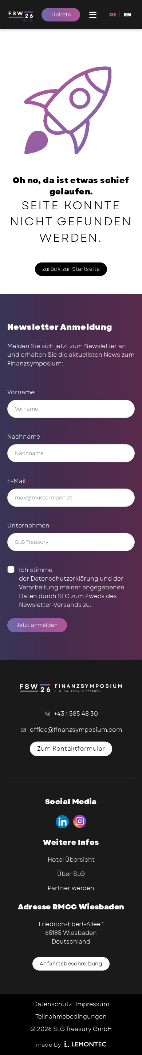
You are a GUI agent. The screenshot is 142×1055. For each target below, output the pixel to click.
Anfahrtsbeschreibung (71, 963)
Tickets (61, 14)
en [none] (127, 14)
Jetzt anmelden (37, 625)
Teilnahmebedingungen (71, 1016)
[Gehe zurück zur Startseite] (24, 14)
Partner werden (71, 888)
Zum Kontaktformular (71, 748)
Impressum (92, 1004)
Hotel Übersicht (71, 860)
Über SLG (71, 874)
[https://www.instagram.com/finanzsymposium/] (80, 821)
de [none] (113, 14)
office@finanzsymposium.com (76, 730)
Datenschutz (52, 1004)
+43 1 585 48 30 (76, 714)
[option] (127, 14)
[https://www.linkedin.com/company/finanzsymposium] (62, 821)
